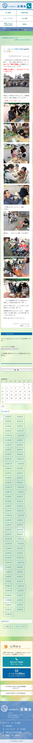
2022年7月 (8, 525)
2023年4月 (8, 506)
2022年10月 (20, 515)
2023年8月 (8, 496)
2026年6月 (20, 416)
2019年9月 (20, 590)
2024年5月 (20, 473)
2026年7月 (8, 416)
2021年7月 (20, 548)
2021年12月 (8, 539)
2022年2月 (8, 534)
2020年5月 (8, 576)
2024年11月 (8, 463)
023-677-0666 (16, 663)
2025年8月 (20, 440)
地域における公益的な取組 (8, 24)
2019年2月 (8, 609)
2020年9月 (8, 567)
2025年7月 (8, 445)
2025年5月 (8, 449)
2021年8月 (8, 548)
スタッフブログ (8, 18)
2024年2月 (8, 482)
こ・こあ (26, 326)
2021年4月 (20, 553)
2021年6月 (8, 553)
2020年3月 (20, 576)
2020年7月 (8, 572)
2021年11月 (20, 539)
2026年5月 (8, 421)
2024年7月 (8, 473)
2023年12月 (8, 487)
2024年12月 (20, 459)
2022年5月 (8, 529)
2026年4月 (20, 421)
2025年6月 (20, 445)
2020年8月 (20, 567)
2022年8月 (20, 520)
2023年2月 (20, 506)
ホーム (8, 723)
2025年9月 (8, 440)
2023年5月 (20, 501)
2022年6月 (20, 525)
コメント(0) (26, 56)
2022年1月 (20, 534)
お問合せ (17, 735)
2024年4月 (8, 478)
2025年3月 (8, 454)
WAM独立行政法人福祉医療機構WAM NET (15, 687)
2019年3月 (20, 605)
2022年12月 (20, 511)
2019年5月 (20, 600)
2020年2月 (8, 581)
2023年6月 (8, 501)
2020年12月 (20, 558)
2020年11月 (8, 562)
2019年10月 (8, 590)
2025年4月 (20, 449)
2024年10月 (20, 463)
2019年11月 (20, 586)
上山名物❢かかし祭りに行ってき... (10, 38)
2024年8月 (20, 468)
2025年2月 (20, 454)
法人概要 (8, 12)
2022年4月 (20, 529)
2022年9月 (8, 520)
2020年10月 (20, 562)
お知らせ (8, 626)
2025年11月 (8, 435)
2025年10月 (20, 435)
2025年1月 (8, 459)
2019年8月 (8, 595)
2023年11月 (20, 487)
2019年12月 (8, 586)
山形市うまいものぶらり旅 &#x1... (23, 39)
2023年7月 (20, 496)
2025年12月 (20, 431)
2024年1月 (20, 482)
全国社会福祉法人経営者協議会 (16, 693)
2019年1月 (20, 609)
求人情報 (22, 729)
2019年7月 (20, 595)
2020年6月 (20, 572)
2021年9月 (20, 543)
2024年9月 (8, 468)
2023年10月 (8, 492)
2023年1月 (8, 511)
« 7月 (2, 406)
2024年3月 (20, 478)
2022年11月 (8, 515)
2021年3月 (8, 558)
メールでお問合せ (16, 675)
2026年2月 (20, 426)
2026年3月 (8, 426)
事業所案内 (9, 726)
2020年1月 (20, 581)
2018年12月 (8, 614)
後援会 (8, 735)
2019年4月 (8, 605)
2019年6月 (8, 600)
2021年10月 (8, 543)
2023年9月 (20, 492)
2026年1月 (8, 431)
